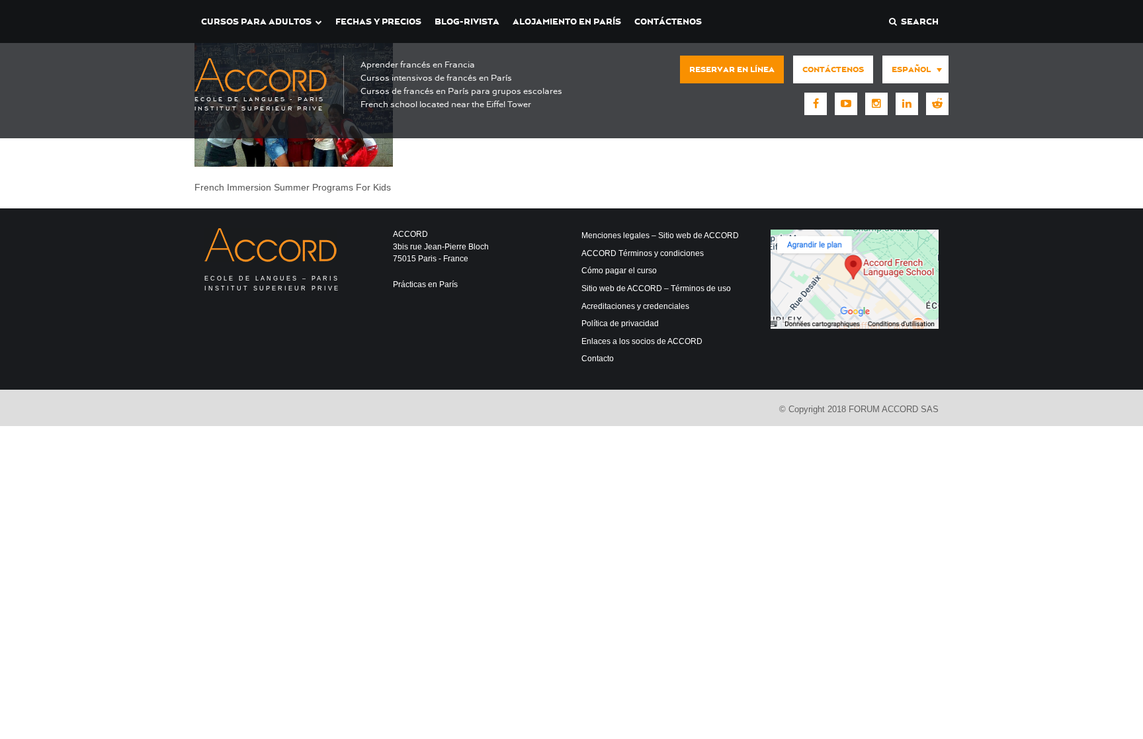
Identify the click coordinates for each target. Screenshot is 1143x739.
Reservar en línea (732, 69)
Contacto (597, 358)
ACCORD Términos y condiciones (642, 253)
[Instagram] (876, 104)
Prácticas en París (425, 284)
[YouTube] (846, 104)
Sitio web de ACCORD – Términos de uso (656, 288)
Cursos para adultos (256, 21)
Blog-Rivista (467, 21)
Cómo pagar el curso (619, 270)
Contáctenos (668, 21)
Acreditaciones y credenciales (635, 306)
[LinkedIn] (907, 104)
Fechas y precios (378, 21)
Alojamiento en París (567, 21)
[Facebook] (815, 104)
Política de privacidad (620, 323)
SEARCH (918, 21)
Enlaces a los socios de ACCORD (641, 341)
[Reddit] (937, 104)
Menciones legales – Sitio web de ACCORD (660, 235)
